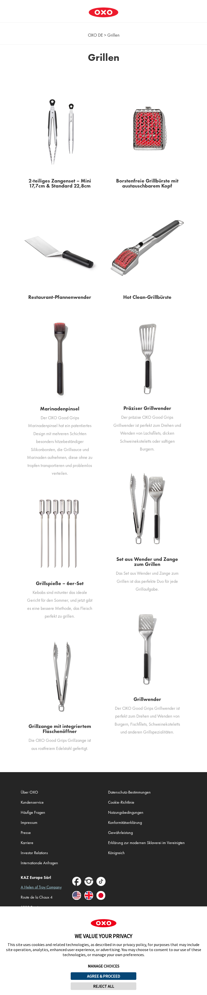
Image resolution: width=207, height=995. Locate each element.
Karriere (27, 842)
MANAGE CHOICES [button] (103, 965)
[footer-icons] (76, 882)
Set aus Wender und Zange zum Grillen (147, 561)
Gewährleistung (120, 832)
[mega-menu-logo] (103, 8)
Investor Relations (34, 852)
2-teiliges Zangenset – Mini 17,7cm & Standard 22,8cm (60, 183)
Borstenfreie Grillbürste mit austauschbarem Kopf (147, 183)
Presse (26, 832)
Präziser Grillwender (147, 408)
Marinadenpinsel (59, 408)
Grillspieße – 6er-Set (60, 583)
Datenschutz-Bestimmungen (129, 792)
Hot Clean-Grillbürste (147, 297)
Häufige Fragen (33, 812)
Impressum (29, 822)
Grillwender (147, 699)
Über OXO (29, 792)
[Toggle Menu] (7, 9)
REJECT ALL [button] (103, 986)
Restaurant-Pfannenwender (59, 297)
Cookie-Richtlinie (121, 802)
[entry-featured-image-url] (59, 131)
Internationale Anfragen (39, 863)
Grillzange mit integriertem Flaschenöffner (60, 729)
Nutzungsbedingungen (125, 812)
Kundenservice (32, 802)
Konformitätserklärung (125, 822)
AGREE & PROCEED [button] (103, 976)
